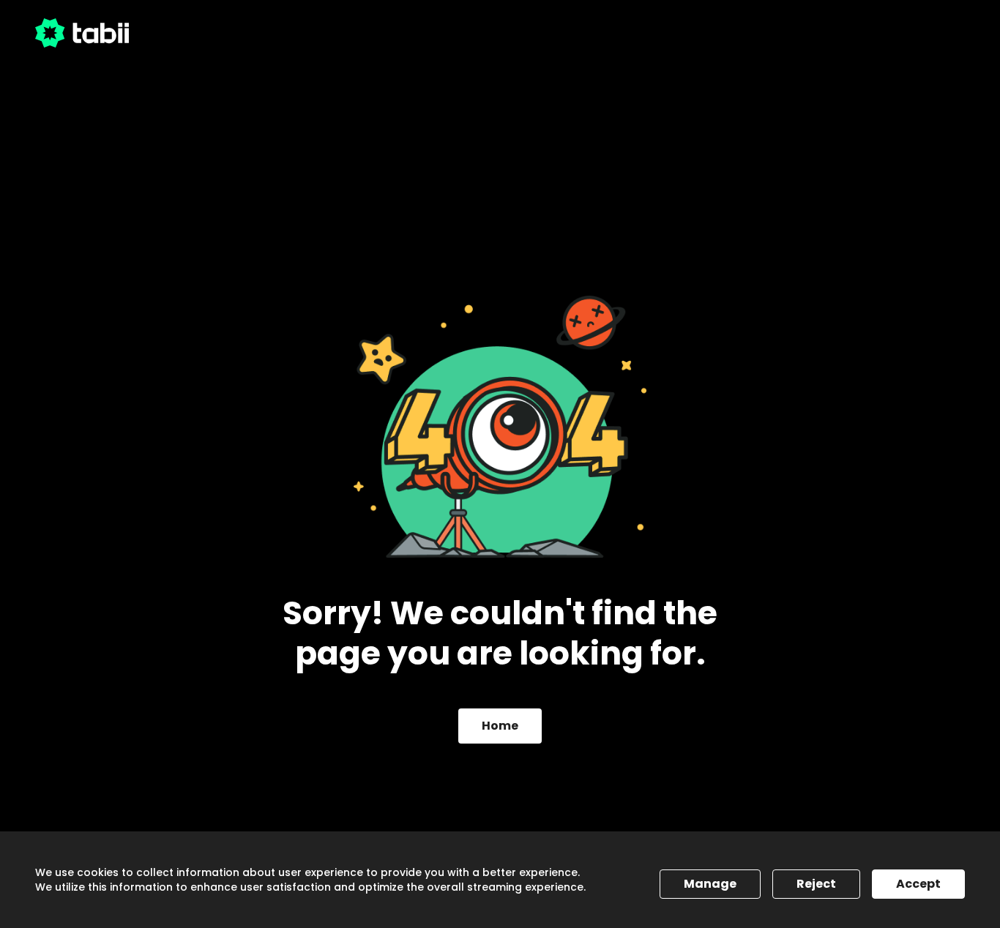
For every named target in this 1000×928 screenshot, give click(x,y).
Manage (710, 883)
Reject (816, 883)
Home (500, 725)
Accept (918, 883)
